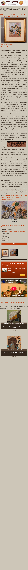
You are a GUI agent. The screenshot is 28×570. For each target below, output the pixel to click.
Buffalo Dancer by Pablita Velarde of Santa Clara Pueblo (14, 353)
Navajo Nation (9, 199)
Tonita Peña (10, 197)
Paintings (3, 10)
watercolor (19, 197)
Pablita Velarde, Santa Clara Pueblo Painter (12, 226)
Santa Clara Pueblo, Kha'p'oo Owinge (12, 9)
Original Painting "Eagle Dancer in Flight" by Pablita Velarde (14, 326)
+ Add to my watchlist (6, 44)
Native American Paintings (12, 195)
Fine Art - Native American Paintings (12, 8)
